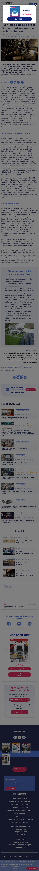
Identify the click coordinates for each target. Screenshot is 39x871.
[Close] (36, 5)
